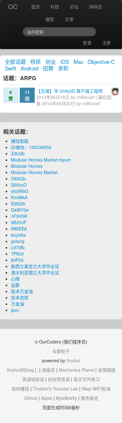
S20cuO (19, 185)
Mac (78, 61)
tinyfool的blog (20, 370)
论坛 (74, 6)
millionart (85, 97)
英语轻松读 (33, 379)
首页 (35, 6)
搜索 (49, 19)
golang (17, 241)
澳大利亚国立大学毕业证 (35, 272)
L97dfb (18, 247)
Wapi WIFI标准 (96, 388)
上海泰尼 (46, 370)
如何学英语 (59, 379)
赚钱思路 (19, 141)
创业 (50, 61)
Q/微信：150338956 (31, 147)
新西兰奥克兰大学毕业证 (35, 266)
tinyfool (73, 360)
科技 (54, 6)
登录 (87, 42)
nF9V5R (19, 216)
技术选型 (19, 297)
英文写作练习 (87, 379)
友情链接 (106, 370)
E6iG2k (18, 203)
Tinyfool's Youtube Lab (55, 388)
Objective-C (101, 61)
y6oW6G (19, 191)
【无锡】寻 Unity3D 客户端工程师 (69, 91)
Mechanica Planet (76, 370)
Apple (46, 398)
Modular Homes (27, 166)
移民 (35, 61)
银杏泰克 (89, 398)
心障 (15, 279)
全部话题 (15, 61)
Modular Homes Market (34, 172)
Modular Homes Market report (41, 160)
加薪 (15, 285)
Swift (10, 68)
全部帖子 (61, 351)
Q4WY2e (20, 210)
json (15, 310)
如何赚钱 (20, 388)
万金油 (17, 304)
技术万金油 (22, 291)
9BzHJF (19, 222)
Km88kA (19, 197)
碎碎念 (95, 6)
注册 (106, 42)
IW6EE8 (19, 228)
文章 (69, 19)
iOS (64, 61)
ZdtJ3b (18, 153)
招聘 (48, 68)
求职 (63, 68)
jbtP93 (17, 260)
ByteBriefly (66, 398)
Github (30, 398)
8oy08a (18, 235)
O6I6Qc (18, 178)
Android (29, 68)
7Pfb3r (17, 253)
